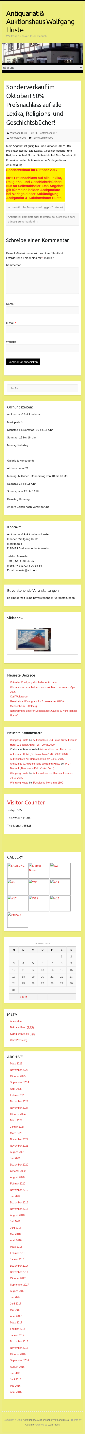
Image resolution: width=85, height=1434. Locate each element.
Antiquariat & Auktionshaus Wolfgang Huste (40, 21)
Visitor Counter (26, 802)
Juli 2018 (15, 1221)
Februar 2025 (17, 1095)
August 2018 (17, 1215)
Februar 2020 (17, 1183)
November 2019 (19, 1189)
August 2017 (17, 1290)
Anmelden (16, 1021)
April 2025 (16, 1088)
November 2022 (19, 1139)
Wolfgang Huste (18, 133)
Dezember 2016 (19, 1341)
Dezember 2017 (19, 1265)
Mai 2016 (15, 1385)
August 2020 (17, 1177)
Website (11, 341)
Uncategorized (18, 137)
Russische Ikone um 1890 (48, 782)
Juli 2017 (15, 1297)
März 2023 (16, 1133)
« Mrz (23, 996)
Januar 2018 (17, 1259)
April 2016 (16, 1392)
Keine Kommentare (42, 137)
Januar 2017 (17, 1335)
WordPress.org (18, 1040)
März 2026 (16, 1063)
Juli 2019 (15, 1196)
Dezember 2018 (19, 1202)
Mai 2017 (15, 1309)
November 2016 (19, 1347)
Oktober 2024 (18, 1114)
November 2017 (19, 1272)
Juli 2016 (15, 1373)
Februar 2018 (17, 1253)
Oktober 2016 (18, 1354)
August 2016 (17, 1366)
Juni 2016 (15, 1379)
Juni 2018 (15, 1227)
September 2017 (19, 1284)
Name (10, 303)
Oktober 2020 (18, 1170)
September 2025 (19, 1082)
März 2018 (16, 1246)
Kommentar (13, 265)
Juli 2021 (15, 1158)
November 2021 (19, 1145)
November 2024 (19, 1107)
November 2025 (19, 1069)
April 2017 (16, 1316)
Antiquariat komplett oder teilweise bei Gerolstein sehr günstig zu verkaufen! (41, 219)
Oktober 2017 (18, 1278)
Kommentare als (22, 1033)
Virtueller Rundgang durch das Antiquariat (33, 682)
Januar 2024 (17, 1126)
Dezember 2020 (19, 1164)
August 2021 (17, 1152)
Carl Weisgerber (19, 696)
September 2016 (19, 1360)
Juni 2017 (15, 1303)
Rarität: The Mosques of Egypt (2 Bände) (35, 207)
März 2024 (16, 1120)
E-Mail (11, 322)
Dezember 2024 (19, 1101)
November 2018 (19, 1208)
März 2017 (16, 1322)
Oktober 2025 (18, 1076)
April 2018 (16, 1240)
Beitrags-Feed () (22, 1027)
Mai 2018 (15, 1234)
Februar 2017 (17, 1328)
